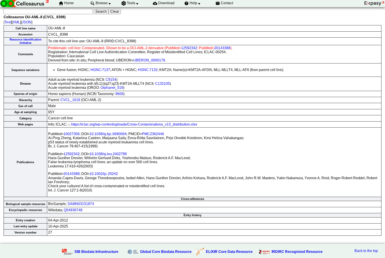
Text (7, 22)
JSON (26, 22)
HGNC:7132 (148, 70)
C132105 (162, 83)
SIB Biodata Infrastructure (96, 252)
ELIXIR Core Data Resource (229, 252)
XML (16, 22)
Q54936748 (73, 210)
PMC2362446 (153, 134)
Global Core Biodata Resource (166, 252)
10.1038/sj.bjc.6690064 (108, 134)
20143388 (222, 48)
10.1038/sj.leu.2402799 (108, 154)
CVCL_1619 (70, 100)
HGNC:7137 (100, 70)
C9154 (111, 79)
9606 (119, 94)
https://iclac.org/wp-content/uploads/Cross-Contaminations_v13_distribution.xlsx (134, 124)
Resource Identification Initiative (25, 41)
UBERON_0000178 (149, 60)
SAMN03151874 (81, 204)
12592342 (189, 48)
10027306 (71, 134)
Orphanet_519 (111, 87)
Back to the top (366, 251)
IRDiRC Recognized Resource (297, 252)
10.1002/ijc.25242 (104, 174)
